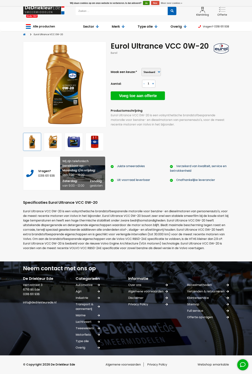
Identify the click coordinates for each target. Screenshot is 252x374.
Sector (88, 26)
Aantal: (116, 84)
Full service (195, 311)
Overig (176, 26)
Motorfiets (83, 335)
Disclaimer (136, 298)
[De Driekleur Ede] (44, 11)
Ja (146, 3)
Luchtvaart (84, 322)
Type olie (145, 26)
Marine (81, 315)
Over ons (134, 285)
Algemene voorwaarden (145, 291)
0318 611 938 (46, 176)
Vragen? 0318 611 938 (216, 26)
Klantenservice (198, 298)
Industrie (82, 298)
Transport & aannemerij (84, 306)
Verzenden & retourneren (206, 291)
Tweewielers (85, 328)
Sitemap (193, 304)
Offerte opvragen (200, 317)
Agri (78, 291)
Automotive (84, 285)
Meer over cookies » (171, 3)
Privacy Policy (138, 304)
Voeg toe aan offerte (138, 95)
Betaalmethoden (199, 285)
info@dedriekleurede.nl (39, 302)
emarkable (221, 364)
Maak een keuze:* (124, 72)
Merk (116, 26)
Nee (155, 3)
